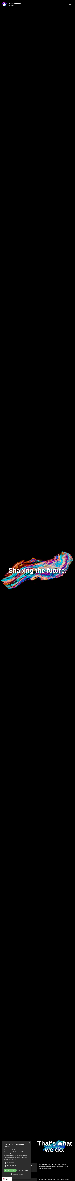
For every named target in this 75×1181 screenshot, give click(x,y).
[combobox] (7, 1179)
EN (7, 1179)
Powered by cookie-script (17, 1177)
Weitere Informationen (10, 1159)
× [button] (29, 1142)
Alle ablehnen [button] (23, 1170)
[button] (70, 5)
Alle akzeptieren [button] (10, 1170)
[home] (4, 4)
